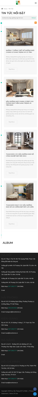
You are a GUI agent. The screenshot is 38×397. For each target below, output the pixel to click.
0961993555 (12, 308)
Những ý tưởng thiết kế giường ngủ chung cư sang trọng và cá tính (20, 51)
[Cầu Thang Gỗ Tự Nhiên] (18, 3)
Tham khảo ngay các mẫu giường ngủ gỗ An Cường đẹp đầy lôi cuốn (20, 206)
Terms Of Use (13, 394)
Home (5, 9)
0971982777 (12, 286)
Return (34, 18)
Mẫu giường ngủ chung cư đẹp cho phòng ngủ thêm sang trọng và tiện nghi (19, 103)
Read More (11, 69)
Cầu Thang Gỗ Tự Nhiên (20, 391)
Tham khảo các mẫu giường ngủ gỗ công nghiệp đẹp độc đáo (20, 155)
